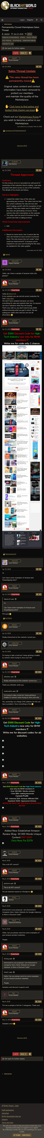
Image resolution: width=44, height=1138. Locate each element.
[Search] (41, 20)
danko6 (7, 34)
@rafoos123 (11, 294)
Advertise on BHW (22, 146)
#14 (39, 861)
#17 (39, 929)
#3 (40, 270)
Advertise (5, 1113)
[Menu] (2, 20)
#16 (39, 906)
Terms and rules (7, 1123)
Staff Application (8, 1110)
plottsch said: (8, 883)
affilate (29, 34)
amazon (22, 37)
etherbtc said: (9, 677)
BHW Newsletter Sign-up (11, 1116)
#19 (39, 1002)
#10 (39, 672)
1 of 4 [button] (16, 53)
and (15, 131)
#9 (40, 652)
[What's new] (36, 20)
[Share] (37, 66)
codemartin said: (10, 691)
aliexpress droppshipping (10, 37)
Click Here (10, 298)
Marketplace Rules (29, 116)
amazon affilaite (31, 37)
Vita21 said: (8, 972)
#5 (40, 329)
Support (5, 1119)
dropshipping (17, 40)
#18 (39, 954)
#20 (39, 1020)
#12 (39, 783)
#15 (39, 879)
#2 (40, 170)
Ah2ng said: (8, 959)
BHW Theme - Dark (10, 1106)
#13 (39, 827)
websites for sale (7, 44)
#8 (40, 633)
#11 (39, 718)
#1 (40, 67)
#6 (40, 569)
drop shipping (6, 40)
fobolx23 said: (9, 599)
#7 (40, 594)
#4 (40, 290)
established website (29, 40)
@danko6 (17, 183)
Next (23, 53)
